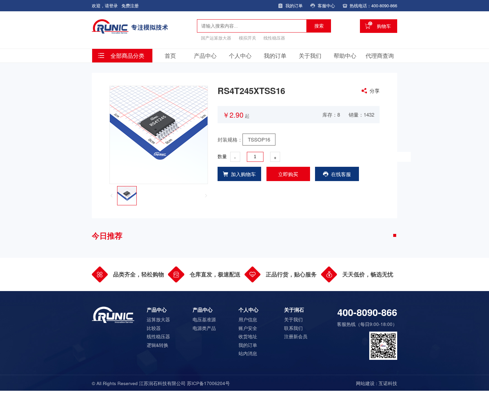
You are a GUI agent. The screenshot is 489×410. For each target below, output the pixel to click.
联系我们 (293, 328)
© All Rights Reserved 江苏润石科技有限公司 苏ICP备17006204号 (161, 383)
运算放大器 (158, 319)
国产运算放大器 (216, 37)
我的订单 (275, 55)
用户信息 (248, 319)
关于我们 (310, 55)
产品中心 (205, 55)
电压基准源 (204, 319)
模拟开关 (247, 37)
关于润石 (294, 310)
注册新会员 (295, 336)
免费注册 (130, 5)
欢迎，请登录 (105, 5)
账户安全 (248, 328)
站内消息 (248, 353)
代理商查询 (380, 55)
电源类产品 (204, 328)
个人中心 (240, 55)
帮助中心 (345, 55)
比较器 (154, 328)
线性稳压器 (274, 37)
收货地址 (248, 336)
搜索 (319, 26)
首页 (170, 55)
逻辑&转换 (157, 345)
